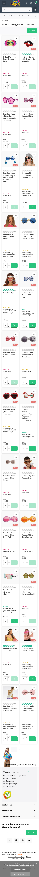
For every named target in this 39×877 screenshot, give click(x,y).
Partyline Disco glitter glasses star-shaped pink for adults (9, 117)
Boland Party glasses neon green (8, 236)
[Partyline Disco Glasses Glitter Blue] (28, 279)
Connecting (10, 781)
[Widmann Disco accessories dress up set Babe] (28, 159)
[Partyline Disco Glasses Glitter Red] (10, 339)
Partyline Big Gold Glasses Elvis (28, 477)
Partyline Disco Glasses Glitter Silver (9, 478)
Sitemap (22, 859)
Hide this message (20, 869)
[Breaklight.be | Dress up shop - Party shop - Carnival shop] (15, 3)
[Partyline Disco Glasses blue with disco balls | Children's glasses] (10, 159)
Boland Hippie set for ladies (10, 649)
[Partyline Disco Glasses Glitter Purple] (28, 100)
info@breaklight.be (13, 783)
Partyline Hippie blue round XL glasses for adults (28, 236)
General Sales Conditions (16, 857)
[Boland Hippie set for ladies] (10, 635)
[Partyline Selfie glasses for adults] (28, 635)
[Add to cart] (32, 207)
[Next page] (25, 749)
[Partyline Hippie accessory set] (10, 279)
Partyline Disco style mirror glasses (9, 592)
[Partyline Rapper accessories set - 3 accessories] (10, 693)
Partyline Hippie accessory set (9, 294)
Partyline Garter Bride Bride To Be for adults (28, 59)
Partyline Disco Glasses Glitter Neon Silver (27, 355)
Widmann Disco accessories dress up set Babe (28, 175)
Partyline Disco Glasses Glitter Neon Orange (27, 535)
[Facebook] (9, 840)
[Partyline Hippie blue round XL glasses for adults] (28, 221)
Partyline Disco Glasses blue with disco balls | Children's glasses (10, 177)
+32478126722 (11, 786)
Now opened (24, 772)
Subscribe (31, 833)
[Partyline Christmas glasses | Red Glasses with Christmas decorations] (28, 396)
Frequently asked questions (16, 776)
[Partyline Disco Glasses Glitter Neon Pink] (10, 519)
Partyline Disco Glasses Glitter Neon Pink (9, 535)
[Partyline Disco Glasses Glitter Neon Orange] (28, 519)
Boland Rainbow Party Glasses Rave (9, 59)
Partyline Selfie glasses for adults (28, 649)
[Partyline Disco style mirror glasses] (10, 576)
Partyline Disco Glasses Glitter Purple (27, 116)
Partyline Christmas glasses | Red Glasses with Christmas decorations (27, 415)
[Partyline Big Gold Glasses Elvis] (28, 462)
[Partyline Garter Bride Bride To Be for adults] (28, 43)
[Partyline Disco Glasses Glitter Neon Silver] (28, 339)
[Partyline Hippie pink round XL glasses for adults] (28, 693)
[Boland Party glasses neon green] (10, 221)
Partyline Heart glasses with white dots (9, 412)
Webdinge (20, 854)
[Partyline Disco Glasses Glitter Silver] (10, 462)
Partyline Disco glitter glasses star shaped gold (28, 592)
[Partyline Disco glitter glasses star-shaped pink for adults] (10, 100)
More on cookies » (20, 874)
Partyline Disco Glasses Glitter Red (9, 355)
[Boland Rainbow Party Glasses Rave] (10, 43)
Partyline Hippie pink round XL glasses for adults (28, 708)
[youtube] (29, 840)
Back (6, 21)
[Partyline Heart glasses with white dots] (10, 396)
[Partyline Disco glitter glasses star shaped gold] (28, 576)
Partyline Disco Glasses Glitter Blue (27, 295)
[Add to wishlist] (16, 38)
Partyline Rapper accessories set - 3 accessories (10, 708)
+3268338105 (11, 778)
